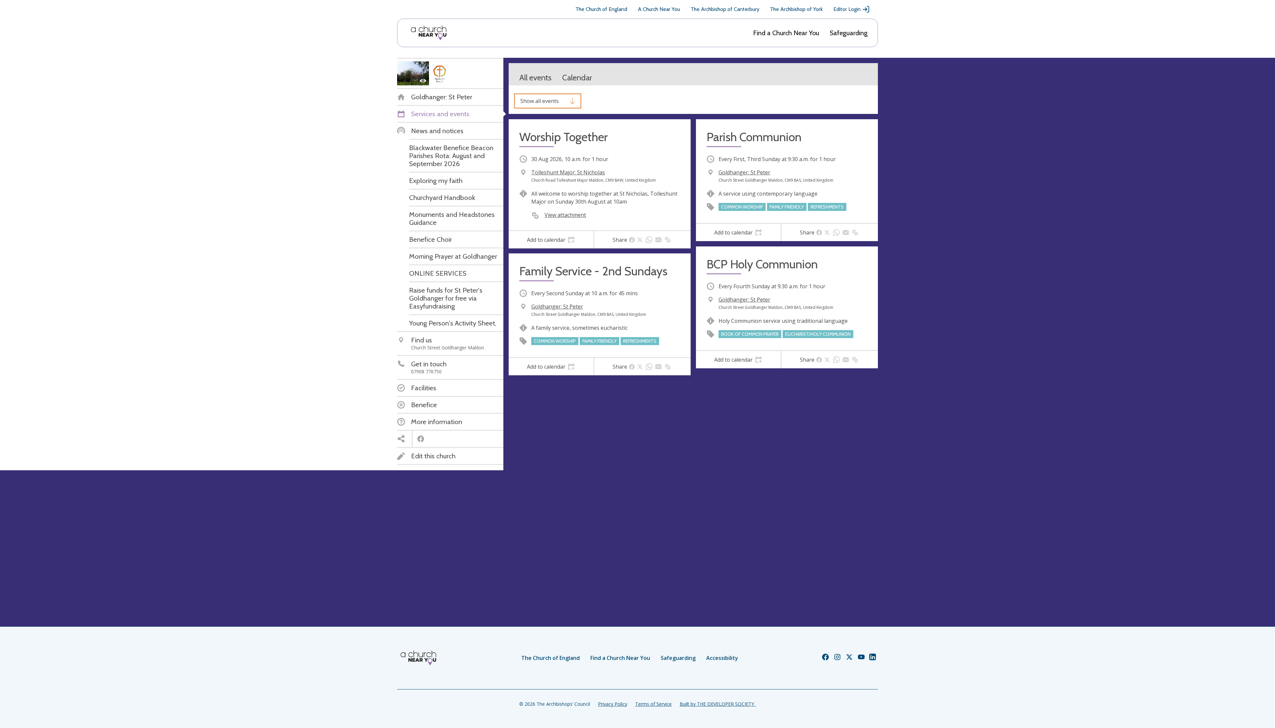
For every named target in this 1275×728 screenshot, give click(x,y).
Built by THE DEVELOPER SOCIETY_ (718, 704)
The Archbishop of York (796, 9)
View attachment (565, 215)
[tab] (551, 239)
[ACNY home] (428, 33)
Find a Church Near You (786, 33)
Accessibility (722, 658)
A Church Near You (659, 9)
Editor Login (847, 9)
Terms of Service (653, 704)
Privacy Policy (612, 704)
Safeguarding (849, 33)
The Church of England (601, 9)
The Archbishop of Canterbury (725, 9)
